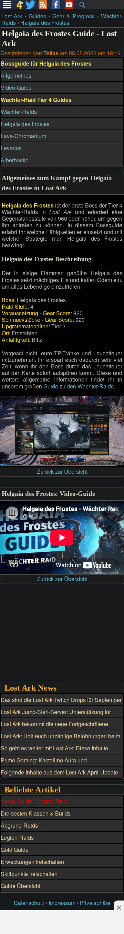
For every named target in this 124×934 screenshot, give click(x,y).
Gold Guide (15, 850)
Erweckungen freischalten (32, 862)
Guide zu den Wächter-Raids (78, 386)
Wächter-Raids (19, 112)
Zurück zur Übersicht (62, 471)
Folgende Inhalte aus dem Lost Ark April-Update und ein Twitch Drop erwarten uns (59, 776)
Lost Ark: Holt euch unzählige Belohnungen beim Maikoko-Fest (60, 740)
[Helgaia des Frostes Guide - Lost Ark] (62, 464)
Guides (37, 16)
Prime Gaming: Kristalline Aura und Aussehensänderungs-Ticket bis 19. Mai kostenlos (62, 764)
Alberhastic (14, 160)
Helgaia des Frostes (44, 23)
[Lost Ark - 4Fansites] (19, 4)
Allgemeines (16, 75)
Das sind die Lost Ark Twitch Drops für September (61, 700)
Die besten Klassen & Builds (36, 813)
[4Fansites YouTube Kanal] (69, 4)
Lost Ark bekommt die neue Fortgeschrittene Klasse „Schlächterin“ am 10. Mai (54, 728)
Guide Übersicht (20, 886)
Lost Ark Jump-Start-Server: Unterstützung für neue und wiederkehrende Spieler (56, 716)
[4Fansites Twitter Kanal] (31, 4)
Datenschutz (29, 903)
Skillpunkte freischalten (29, 874)
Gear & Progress (73, 16)
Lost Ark (11, 16)
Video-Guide (16, 88)
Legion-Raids (17, 837)
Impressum (62, 903)
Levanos (11, 148)
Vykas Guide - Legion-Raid (34, 801)
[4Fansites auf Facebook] (56, 4)
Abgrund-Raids (19, 825)
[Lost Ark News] (43, 4)
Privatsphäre (95, 903)
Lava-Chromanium (23, 136)
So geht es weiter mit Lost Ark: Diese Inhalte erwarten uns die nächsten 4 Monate (54, 752)
